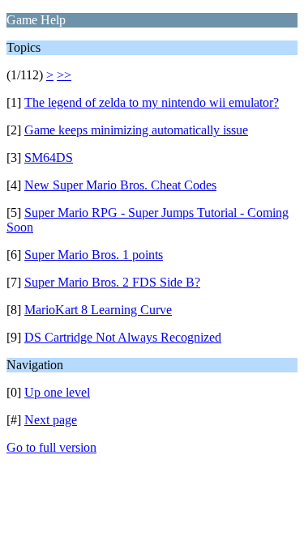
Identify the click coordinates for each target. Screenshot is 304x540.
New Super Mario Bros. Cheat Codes (120, 185)
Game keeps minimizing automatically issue (136, 130)
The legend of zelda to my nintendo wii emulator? (151, 102)
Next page (50, 420)
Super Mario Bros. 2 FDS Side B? (112, 282)
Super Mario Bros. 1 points (93, 254)
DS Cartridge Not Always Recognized (122, 337)
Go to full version (51, 447)
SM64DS (48, 157)
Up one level (57, 392)
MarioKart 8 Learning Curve (98, 310)
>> (64, 75)
